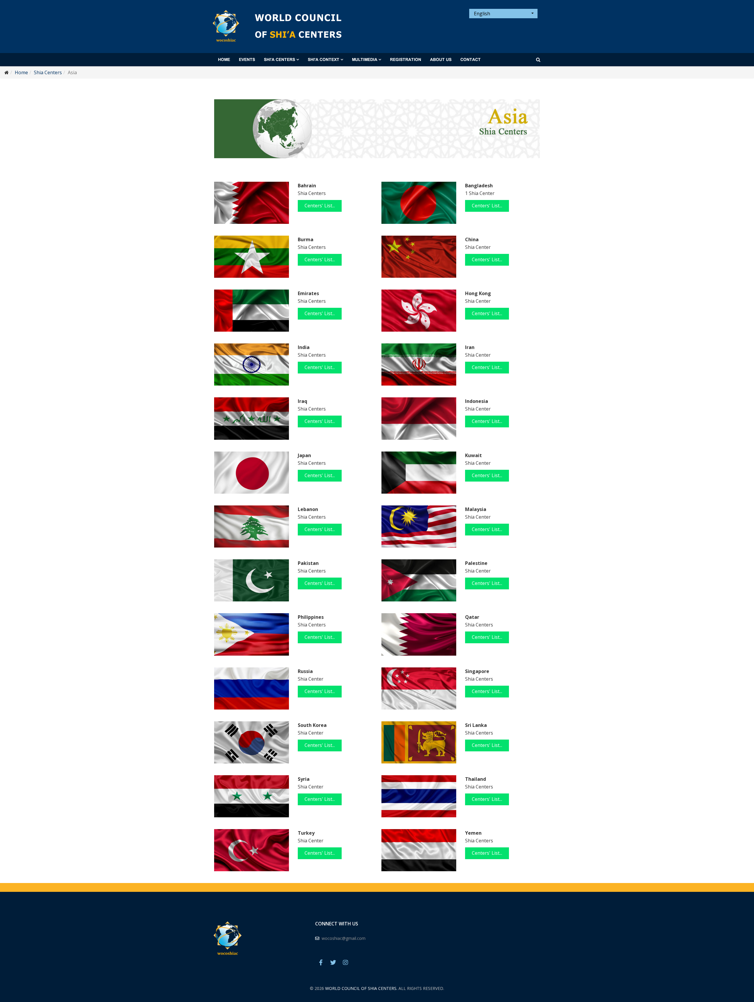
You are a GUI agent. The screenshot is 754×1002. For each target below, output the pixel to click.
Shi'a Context (323, 59)
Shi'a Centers (279, 59)
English (481, 13)
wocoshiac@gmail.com (344, 938)
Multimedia (364, 59)
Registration (405, 59)
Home (224, 59)
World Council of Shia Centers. (361, 988)
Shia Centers (48, 72)
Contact (470, 59)
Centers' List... (320, 205)
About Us (441, 59)
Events (247, 59)
